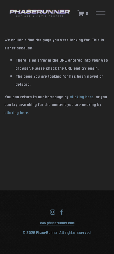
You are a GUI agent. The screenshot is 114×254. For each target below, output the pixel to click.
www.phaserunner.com (57, 222)
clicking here (82, 96)
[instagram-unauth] (52, 212)
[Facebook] (61, 212)
